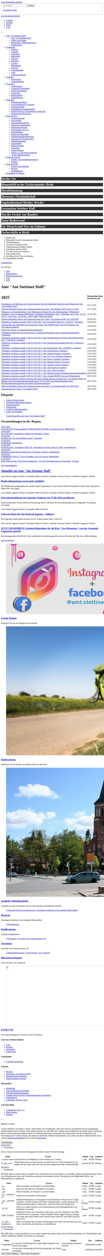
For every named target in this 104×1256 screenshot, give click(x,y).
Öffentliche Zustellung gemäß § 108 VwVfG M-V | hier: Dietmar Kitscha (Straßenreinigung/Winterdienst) (43, 373)
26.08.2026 (5, 454)
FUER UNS (7, 1029)
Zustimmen (8, 1147)
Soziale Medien (9, 618)
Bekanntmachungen (11, 957)
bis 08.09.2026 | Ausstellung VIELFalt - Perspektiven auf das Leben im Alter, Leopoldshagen (38, 447)
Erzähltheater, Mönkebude (11, 443)
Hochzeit (5, 915)
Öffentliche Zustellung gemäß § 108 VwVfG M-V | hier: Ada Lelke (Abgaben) (33, 370)
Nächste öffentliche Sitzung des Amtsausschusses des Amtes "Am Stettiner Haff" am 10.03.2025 (40, 386)
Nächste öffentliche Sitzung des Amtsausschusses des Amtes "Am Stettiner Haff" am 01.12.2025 (40, 309)
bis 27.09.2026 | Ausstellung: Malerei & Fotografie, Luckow (25, 434)
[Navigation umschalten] (2, 32)
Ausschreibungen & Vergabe (17, 1091)
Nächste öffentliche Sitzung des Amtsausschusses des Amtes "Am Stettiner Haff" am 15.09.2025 (40, 319)
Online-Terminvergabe (15, 400)
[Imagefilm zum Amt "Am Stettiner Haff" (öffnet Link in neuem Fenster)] (25, 416)
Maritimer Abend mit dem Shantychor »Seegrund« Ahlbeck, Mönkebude (30, 452)
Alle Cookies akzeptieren (30, 1254)
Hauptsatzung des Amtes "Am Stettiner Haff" (19, 389)
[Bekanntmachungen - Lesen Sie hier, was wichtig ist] (28, 953)
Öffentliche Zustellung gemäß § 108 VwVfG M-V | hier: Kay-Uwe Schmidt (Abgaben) (36, 356)
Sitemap (9, 1114)
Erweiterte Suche (10, 10)
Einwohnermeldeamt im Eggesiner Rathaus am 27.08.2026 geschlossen (37, 497)
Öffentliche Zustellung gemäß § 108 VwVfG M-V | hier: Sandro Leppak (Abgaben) (35, 365)
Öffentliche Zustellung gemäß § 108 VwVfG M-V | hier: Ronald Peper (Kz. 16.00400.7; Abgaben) (41, 348)
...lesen (16, 488)
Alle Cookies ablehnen (10, 1254)
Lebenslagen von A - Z (15, 1110)
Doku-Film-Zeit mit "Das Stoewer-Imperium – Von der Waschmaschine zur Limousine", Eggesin (40, 461)
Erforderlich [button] (6, 1145)
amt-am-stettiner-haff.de (10, 16)
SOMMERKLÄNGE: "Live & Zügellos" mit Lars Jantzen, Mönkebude (30, 456)
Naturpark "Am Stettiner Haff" (18, 1074)
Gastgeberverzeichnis (14, 1062)
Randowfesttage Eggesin (16, 1078)
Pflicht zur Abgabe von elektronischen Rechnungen (22, 330)
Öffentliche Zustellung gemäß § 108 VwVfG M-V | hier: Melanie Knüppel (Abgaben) (36, 354)
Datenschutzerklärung (16, 1138)
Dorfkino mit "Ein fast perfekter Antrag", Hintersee (21, 438)
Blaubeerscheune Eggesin (16, 1076)
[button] (4, 263)
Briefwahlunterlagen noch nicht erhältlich (22, 481)
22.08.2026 (5, 450)
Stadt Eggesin (11, 1112)
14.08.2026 (5, 431)
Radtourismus (8, 759)
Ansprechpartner (12, 405)
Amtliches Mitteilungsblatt (16, 409)
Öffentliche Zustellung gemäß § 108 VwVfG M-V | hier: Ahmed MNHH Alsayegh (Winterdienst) (40, 376)
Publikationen (8, 929)
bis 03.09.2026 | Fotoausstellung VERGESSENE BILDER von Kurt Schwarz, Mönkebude (38, 429)
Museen (9, 1072)
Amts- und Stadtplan (14, 412)
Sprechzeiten (11, 407)
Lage (8, 1045)
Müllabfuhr (10, 1088)
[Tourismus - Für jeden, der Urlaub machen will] (26, 939)
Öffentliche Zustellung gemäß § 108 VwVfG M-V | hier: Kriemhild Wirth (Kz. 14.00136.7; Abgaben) (42, 322)
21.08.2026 (5, 436)
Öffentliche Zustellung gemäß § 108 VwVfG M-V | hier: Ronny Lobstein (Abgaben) (35, 359)
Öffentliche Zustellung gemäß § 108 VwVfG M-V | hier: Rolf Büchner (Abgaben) (34, 351)
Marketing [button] (5, 1167)
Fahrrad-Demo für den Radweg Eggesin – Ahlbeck (27, 514)
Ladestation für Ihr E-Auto (16, 1100)
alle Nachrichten (7, 540)
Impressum (10, 1049)
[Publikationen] (12, 924)
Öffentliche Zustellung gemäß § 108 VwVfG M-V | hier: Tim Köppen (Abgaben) (34, 368)
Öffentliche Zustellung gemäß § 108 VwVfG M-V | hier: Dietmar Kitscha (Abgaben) (35, 362)
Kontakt (9, 1047)
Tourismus (6, 943)
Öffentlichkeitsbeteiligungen (17, 1093)
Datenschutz (11, 1052)
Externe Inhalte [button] (7, 1227)
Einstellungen (7, 1142)
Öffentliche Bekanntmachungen (19, 402)
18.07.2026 (5, 427)
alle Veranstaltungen (9, 465)
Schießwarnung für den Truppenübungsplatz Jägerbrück (28, 1095)
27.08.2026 (5, 459)
